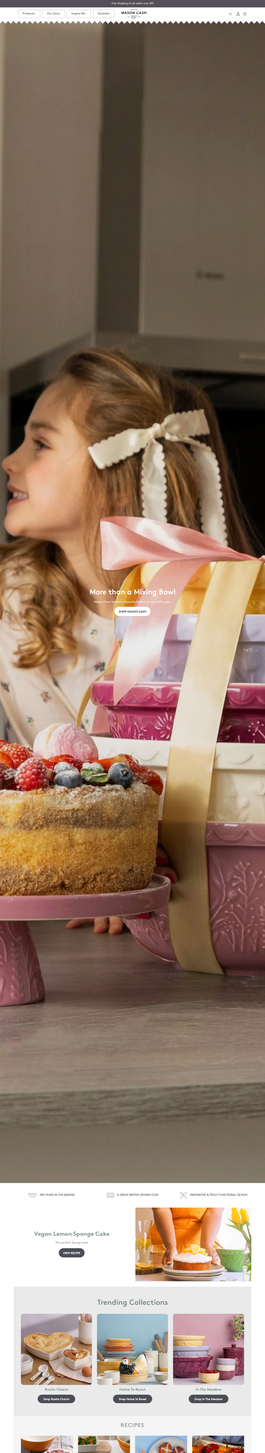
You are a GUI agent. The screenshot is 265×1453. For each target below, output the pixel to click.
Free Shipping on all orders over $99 (133, 3)
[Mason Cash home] (134, 14)
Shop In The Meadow (209, 1399)
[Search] (230, 14)
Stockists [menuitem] (104, 13)
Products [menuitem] (29, 13)
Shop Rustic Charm (56, 1399)
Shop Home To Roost (132, 1399)
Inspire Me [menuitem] (78, 13)
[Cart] (244, 14)
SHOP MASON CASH (132, 611)
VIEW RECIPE (71, 1253)
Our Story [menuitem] (53, 13)
